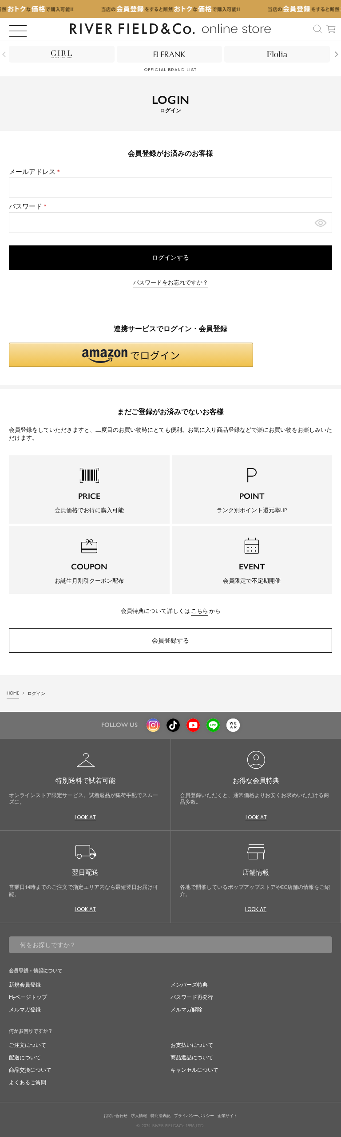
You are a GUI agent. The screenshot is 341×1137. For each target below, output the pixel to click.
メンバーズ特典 (189, 985)
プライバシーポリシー (194, 1115)
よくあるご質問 (27, 1082)
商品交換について (30, 1070)
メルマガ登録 (25, 1010)
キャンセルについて (194, 1070)
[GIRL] (62, 54)
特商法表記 (160, 1115)
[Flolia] (277, 54)
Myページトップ (28, 997)
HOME (13, 693)
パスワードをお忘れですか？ (170, 282)
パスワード (29, 206)
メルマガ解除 (186, 1010)
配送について (25, 1057)
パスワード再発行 (191, 997)
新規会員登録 (25, 985)
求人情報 (139, 1115)
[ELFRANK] (169, 54)
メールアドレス (35, 172)
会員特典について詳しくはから (171, 611)
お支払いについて (191, 1045)
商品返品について (191, 1057)
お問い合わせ (115, 1115)
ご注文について (27, 1045)
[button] (131, 355)
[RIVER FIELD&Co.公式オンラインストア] (170, 29)
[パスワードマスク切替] (320, 223)
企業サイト (228, 1115)
